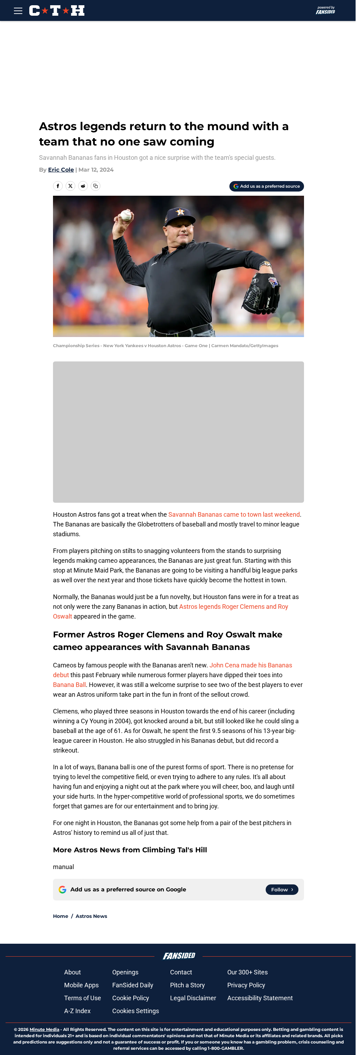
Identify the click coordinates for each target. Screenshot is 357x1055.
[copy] (95, 186)
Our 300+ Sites (247, 972)
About (72, 972)
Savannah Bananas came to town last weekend (234, 514)
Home (60, 916)
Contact (181, 972)
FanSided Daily (132, 985)
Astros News (91, 916)
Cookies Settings (135, 1011)
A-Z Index (77, 1011)
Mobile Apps (81, 985)
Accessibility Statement (260, 998)
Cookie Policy (130, 998)
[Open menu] (18, 10)
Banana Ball (69, 684)
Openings (125, 972)
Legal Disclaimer (193, 998)
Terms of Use (82, 998)
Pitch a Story (187, 985)
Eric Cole (61, 169)
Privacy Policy (246, 985)
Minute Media (44, 1029)
